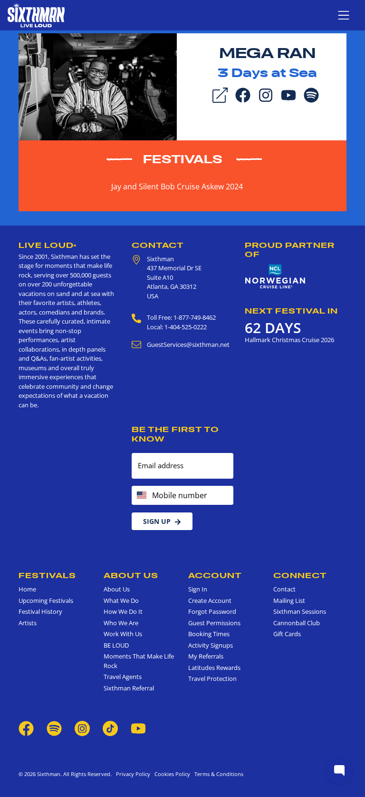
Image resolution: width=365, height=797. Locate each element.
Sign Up (157, 521)
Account (215, 575)
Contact (158, 245)
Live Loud (48, 245)
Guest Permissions (214, 623)
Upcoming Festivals (46, 600)
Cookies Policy (171, 773)
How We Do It (123, 611)
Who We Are (121, 623)
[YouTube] (288, 94)
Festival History (40, 611)
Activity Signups (210, 645)
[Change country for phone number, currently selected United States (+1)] (141, 495)
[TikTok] (111, 727)
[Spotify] (311, 94)
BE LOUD (116, 645)
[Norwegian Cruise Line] (275, 277)
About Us (131, 575)
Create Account (209, 600)
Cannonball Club (296, 623)
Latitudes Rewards (214, 667)
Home (27, 589)
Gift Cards (287, 634)
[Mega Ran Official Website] (98, 86)
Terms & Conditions (217, 773)
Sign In (197, 589)
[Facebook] (242, 94)
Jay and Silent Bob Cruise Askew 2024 (177, 186)
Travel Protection (212, 678)
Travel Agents (123, 676)
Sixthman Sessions (299, 611)
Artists (28, 623)
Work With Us (123, 634)
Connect (300, 575)
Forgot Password (212, 611)
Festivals (182, 159)
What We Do (121, 600)
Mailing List (289, 600)
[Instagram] (265, 94)
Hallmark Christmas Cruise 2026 (289, 339)
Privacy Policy (133, 773)
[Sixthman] (36, 15)
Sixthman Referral (129, 688)
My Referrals (205, 656)
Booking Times (209, 634)
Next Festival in (291, 310)
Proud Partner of (290, 249)
